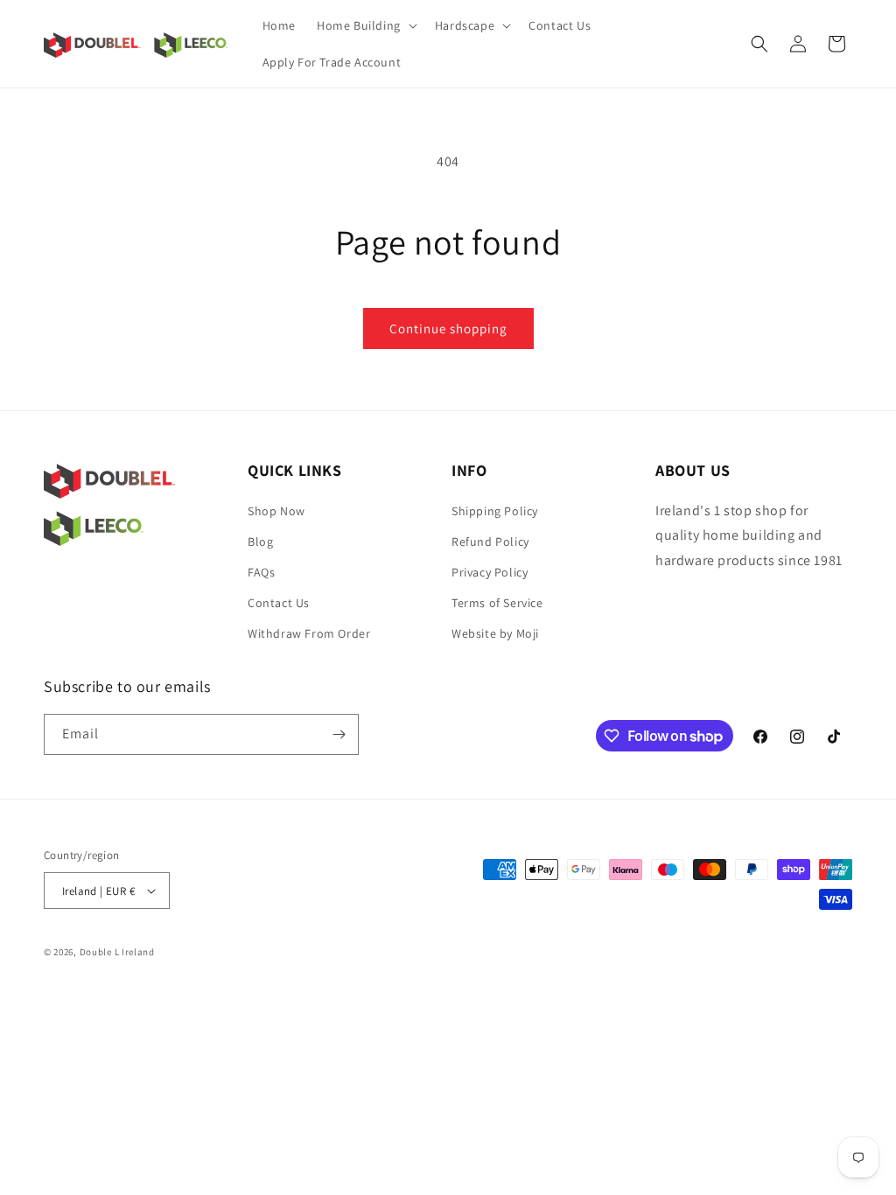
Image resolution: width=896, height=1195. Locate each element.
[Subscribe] (338, 734)
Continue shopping (448, 328)
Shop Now (276, 511)
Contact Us (279, 603)
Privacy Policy (490, 572)
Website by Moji (495, 633)
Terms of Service (497, 603)
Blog (260, 541)
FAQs (261, 572)
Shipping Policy (495, 511)
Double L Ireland (117, 952)
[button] (365, 25)
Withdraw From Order (309, 633)
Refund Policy (490, 541)
